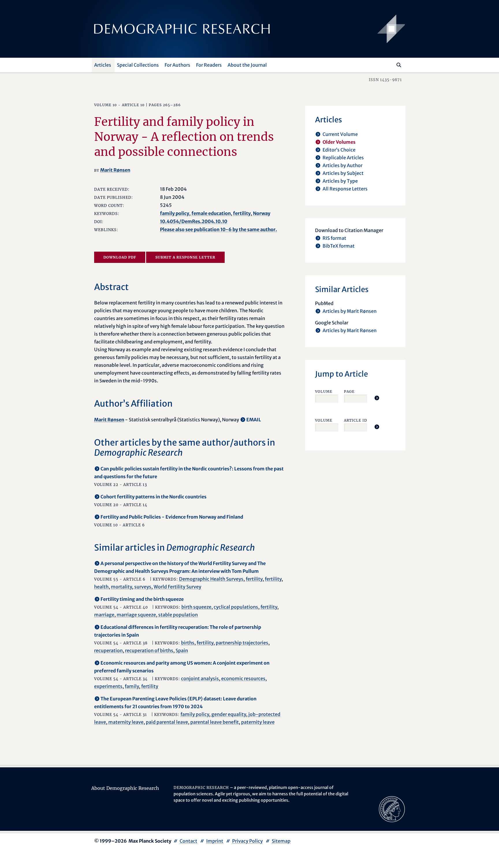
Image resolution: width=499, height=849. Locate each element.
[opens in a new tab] (392, 809)
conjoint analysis (200, 678)
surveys (142, 587)
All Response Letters (345, 189)
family (132, 686)
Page (349, 391)
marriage (104, 615)
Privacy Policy (247, 841)
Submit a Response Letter (185, 257)
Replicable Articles (343, 157)
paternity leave (258, 722)
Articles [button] (102, 65)
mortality (121, 587)
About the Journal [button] (247, 65)
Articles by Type (340, 181)
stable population (178, 615)
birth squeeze (196, 607)
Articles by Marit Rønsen (350, 311)
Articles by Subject (343, 173)
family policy (174, 213)
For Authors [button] (177, 65)
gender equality (228, 714)
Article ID (355, 420)
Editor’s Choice (339, 150)
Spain (182, 650)
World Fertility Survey (177, 587)
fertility (242, 213)
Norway (261, 213)
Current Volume (340, 134)
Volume (323, 391)
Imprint (214, 841)
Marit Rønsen (115, 170)
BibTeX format (339, 246)
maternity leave (126, 722)
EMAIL (253, 419)
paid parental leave (167, 722)
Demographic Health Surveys (211, 579)
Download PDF (119, 257)
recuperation (108, 650)
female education (211, 213)
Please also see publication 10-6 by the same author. (218, 229)
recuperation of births (149, 650)
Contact (188, 841)
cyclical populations (236, 607)
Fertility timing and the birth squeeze (142, 599)
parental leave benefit (214, 722)
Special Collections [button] (138, 65)
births (187, 643)
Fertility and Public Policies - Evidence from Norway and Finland (171, 517)
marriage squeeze (136, 615)
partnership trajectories (242, 643)
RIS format (334, 238)
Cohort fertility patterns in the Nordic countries (153, 497)
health (101, 587)
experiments (108, 686)
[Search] (399, 64)
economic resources (243, 678)
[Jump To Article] (377, 398)
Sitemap (281, 841)
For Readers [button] (209, 65)
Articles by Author (342, 165)
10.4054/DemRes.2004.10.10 (193, 221)
